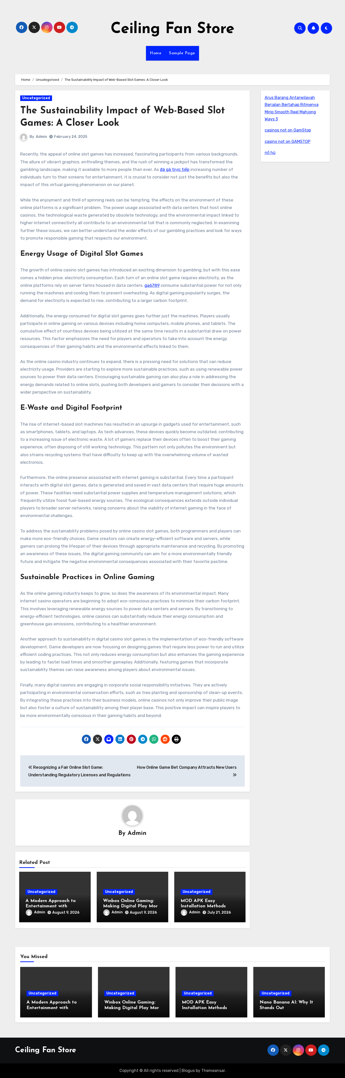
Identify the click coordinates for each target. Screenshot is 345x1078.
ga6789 (152, 285)
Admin (41, 137)
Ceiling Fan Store (172, 29)
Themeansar (213, 1070)
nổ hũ (270, 152)
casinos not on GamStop (288, 130)
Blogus (188, 1070)
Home (155, 53)
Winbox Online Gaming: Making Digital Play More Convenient (131, 906)
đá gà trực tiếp (174, 169)
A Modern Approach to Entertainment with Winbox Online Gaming (51, 906)
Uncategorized (36, 98)
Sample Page (182, 53)
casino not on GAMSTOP (287, 141)
